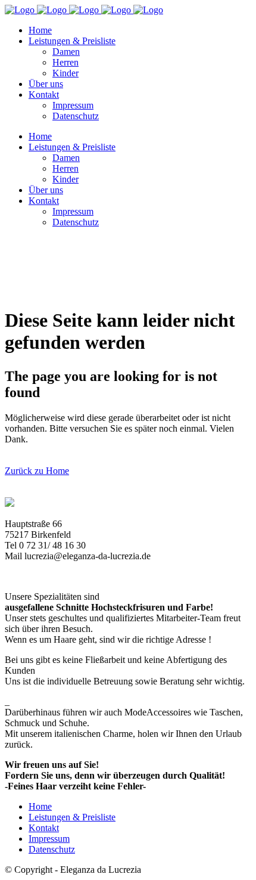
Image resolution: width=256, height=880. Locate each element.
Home (40, 806)
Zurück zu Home (37, 471)
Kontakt (44, 828)
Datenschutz (52, 849)
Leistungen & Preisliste (72, 817)
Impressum (49, 838)
